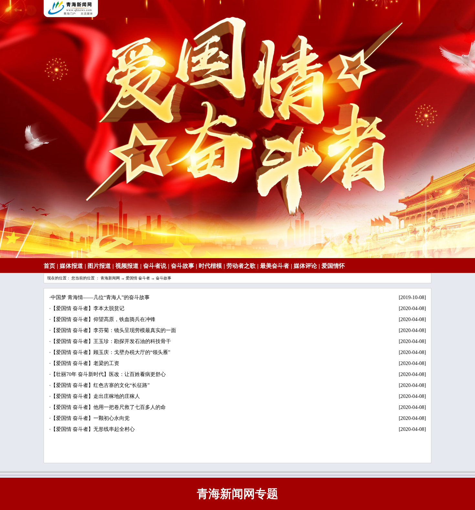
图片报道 (99, 266)
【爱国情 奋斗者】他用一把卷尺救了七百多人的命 (108, 407)
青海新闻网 (110, 278)
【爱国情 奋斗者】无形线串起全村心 (93, 429)
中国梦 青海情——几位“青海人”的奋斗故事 (100, 297)
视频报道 (127, 266)
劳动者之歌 (241, 266)
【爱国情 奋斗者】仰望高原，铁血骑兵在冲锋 (103, 319)
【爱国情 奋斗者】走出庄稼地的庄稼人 (95, 396)
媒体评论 (305, 266)
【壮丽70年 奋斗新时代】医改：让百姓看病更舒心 (108, 374)
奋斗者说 (154, 266)
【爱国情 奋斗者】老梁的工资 (85, 363)
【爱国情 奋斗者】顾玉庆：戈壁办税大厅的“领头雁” (110, 352)
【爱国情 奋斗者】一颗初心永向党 (90, 418)
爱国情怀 (333, 266)
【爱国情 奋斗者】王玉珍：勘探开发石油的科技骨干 (111, 341)
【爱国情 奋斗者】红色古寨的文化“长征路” (100, 385)
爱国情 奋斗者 (138, 278)
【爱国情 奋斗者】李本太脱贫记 (87, 308)
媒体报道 (71, 266)
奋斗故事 (182, 266)
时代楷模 (210, 266)
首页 (49, 266)
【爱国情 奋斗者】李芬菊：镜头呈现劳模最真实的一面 (113, 330)
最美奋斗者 (274, 266)
